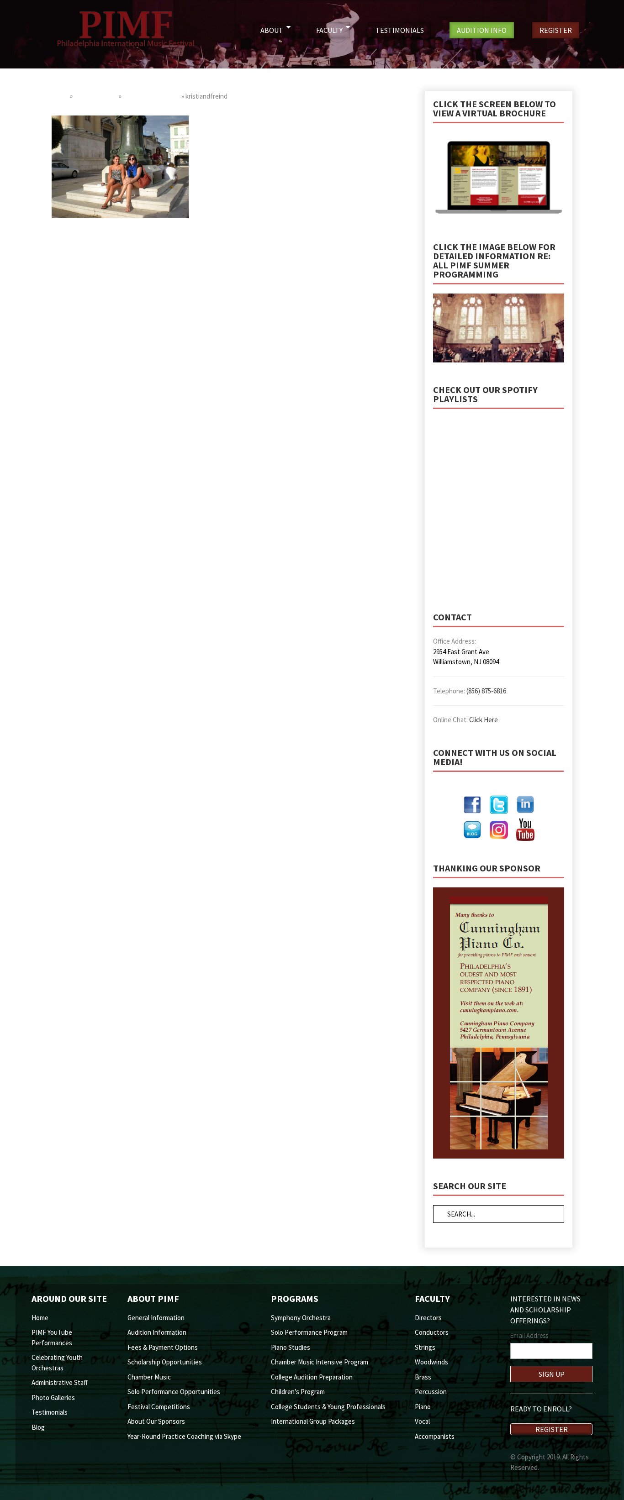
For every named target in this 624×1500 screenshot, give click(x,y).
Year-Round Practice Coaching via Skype (184, 1436)
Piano (423, 1406)
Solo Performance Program (309, 1332)
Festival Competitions (158, 1406)
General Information (156, 1317)
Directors (428, 1317)
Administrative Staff (60, 1382)
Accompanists (435, 1436)
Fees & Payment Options (162, 1347)
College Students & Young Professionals (328, 1406)
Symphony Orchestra (301, 1317)
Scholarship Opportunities (164, 1362)
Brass (423, 1377)
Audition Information (156, 1332)
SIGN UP (552, 1374)
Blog (38, 1427)
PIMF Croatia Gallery (151, 96)
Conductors (432, 1332)
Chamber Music (149, 1377)
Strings (425, 1347)
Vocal (422, 1421)
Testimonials (50, 1412)
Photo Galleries (95, 96)
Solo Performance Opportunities (173, 1391)
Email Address (529, 1335)
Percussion (431, 1391)
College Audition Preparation (312, 1377)
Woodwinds (431, 1362)
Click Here (483, 719)
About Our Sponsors (156, 1421)
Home (60, 96)
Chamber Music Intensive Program (319, 1362)
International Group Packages (313, 1421)
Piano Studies (290, 1347)
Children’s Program (298, 1391)
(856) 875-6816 (486, 691)
